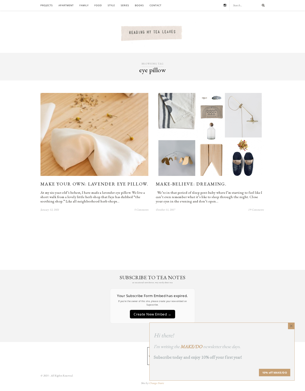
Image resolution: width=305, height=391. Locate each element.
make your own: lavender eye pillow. (94, 184)
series (125, 5)
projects (46, 5)
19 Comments (256, 209)
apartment (66, 5)
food (98, 5)
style (111, 5)
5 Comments (141, 209)
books (139, 5)
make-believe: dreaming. (191, 184)
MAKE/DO (191, 346)
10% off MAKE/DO (274, 372)
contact (155, 5)
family (84, 5)
